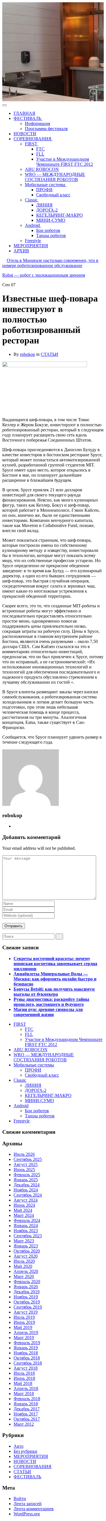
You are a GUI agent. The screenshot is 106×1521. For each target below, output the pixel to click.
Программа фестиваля (46, 128)
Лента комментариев (34, 1508)
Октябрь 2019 (27, 1302)
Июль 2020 (24, 1261)
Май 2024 (23, 1210)
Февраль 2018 (27, 1398)
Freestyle (33, 240)
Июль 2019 (24, 1317)
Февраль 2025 (27, 1174)
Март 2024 (24, 1215)
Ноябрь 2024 (26, 1189)
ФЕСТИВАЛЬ (28, 118)
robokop (27, 354)
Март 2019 (24, 1337)
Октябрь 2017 (27, 1419)
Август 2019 (26, 1312)
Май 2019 (23, 1327)
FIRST (31, 143)
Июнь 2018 (24, 1378)
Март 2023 (24, 1240)
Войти (20, 1498)
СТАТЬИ (49, 354)
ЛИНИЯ (44, 205)
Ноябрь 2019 (26, 1296)
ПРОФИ (44, 189)
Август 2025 (26, 1164)
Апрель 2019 (26, 1332)
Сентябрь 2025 (28, 1159)
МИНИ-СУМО (50, 220)
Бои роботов (48, 230)
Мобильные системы (45, 184)
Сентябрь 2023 (28, 1235)
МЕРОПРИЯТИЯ (31, 245)
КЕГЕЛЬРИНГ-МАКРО (59, 215)
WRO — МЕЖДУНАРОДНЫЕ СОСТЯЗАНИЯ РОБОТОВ (55, 177)
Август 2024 (26, 1200)
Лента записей (28, 1503)
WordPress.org (27, 1513)
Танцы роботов (51, 235)
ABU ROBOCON (42, 169)
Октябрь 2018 (27, 1358)
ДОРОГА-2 (47, 210)
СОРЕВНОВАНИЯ (33, 138)
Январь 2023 (26, 1246)
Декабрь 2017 (27, 1408)
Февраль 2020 (27, 1281)
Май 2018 (23, 1383)
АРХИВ (21, 250)
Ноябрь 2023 (26, 1230)
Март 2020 (24, 1276)
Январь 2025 (26, 1179)
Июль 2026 (24, 1154)
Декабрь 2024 (27, 1184)
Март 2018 (24, 1393)
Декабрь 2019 (27, 1291)
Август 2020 (26, 1256)
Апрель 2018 (26, 1388)
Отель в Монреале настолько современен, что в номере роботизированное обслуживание (50, 263)
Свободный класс (53, 194)
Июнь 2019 (24, 1322)
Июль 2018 (24, 1373)
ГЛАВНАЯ (24, 113)
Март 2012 (24, 1424)
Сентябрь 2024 (28, 1195)
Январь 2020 (26, 1286)
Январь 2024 (26, 1225)
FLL (40, 154)
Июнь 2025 (24, 1169)
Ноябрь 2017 (26, 1414)
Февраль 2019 (27, 1342)
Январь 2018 (26, 1403)
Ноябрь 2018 (26, 1352)
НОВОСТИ (25, 133)
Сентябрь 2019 (28, 1307)
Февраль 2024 (27, 1220)
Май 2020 (23, 1266)
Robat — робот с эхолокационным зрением (43, 275)
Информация (37, 123)
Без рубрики (25, 1451)
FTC (40, 149)
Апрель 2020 (26, 1271)
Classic (32, 199)
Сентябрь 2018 (28, 1363)
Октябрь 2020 (27, 1251)
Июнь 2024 (24, 1205)
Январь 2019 (26, 1347)
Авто (18, 1446)
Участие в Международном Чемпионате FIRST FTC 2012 (64, 162)
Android (33, 225)
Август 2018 (26, 1368)
